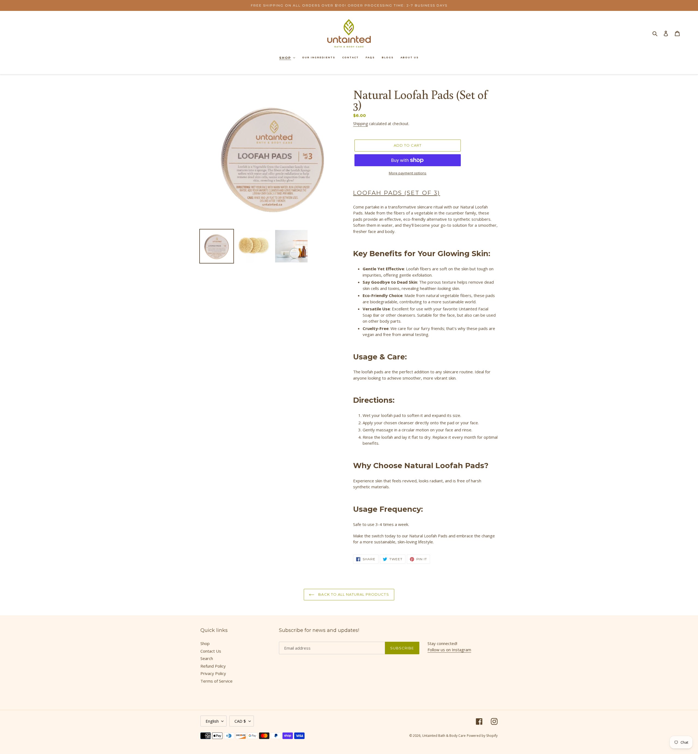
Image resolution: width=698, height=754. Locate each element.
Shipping (360, 123)
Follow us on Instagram (449, 649)
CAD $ (240, 721)
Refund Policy (213, 666)
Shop (205, 643)
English (212, 721)
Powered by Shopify (482, 735)
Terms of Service (216, 681)
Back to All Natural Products (353, 594)
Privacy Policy (213, 673)
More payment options (407, 173)
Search (206, 658)
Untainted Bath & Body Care (444, 735)
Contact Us (210, 651)
